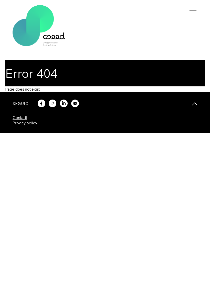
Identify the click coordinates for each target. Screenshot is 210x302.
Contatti (20, 117)
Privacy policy (25, 122)
